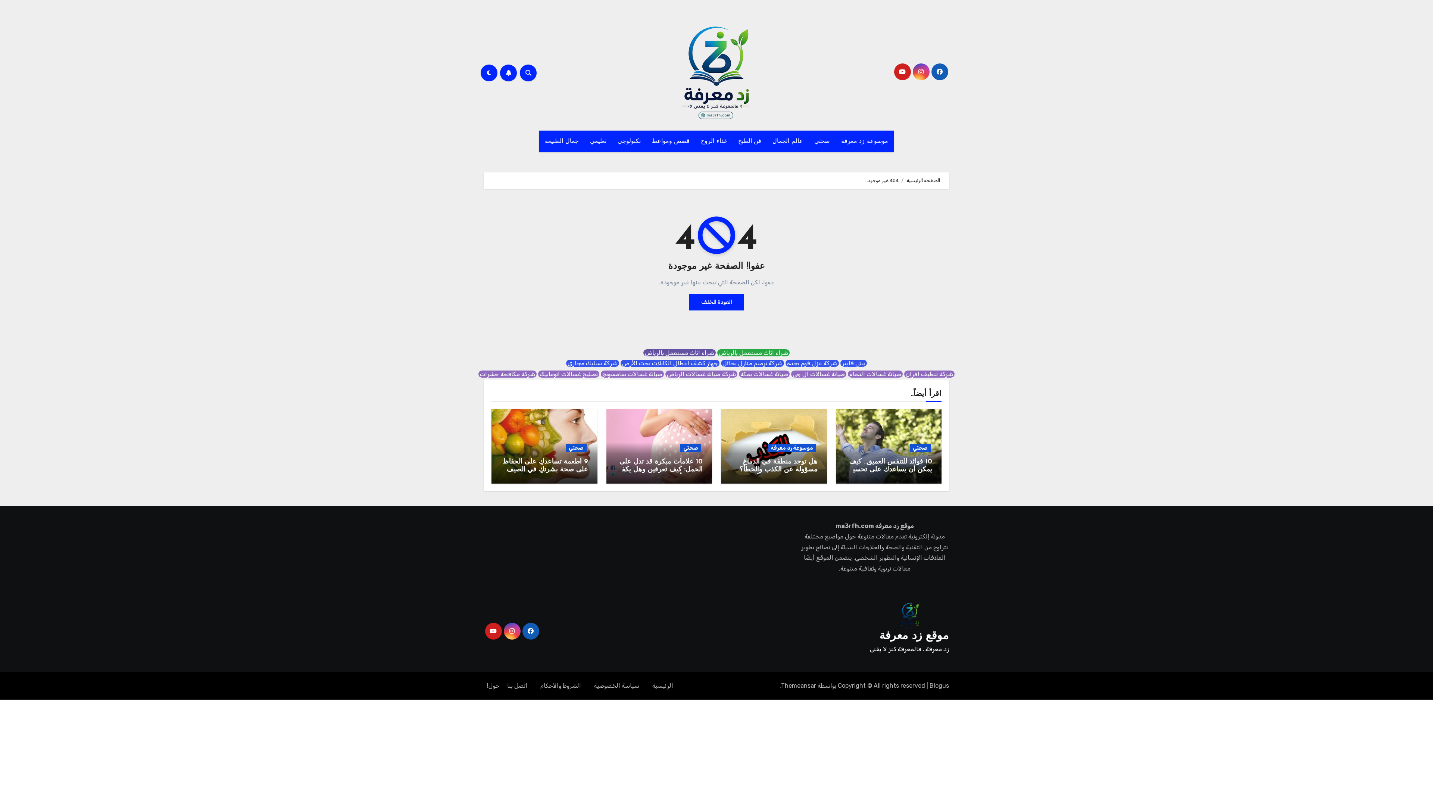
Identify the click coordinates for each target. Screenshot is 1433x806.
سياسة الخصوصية (616, 685)
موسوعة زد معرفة (864, 141)
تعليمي (598, 141)
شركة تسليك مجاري (592, 363)
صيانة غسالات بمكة (764, 374)
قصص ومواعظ (671, 141)
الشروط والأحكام (560, 685)
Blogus (939, 685)
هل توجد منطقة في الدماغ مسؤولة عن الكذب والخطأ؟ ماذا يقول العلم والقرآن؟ (779, 470)
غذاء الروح (714, 141)
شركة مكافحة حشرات (507, 374)
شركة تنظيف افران (929, 374)
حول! (493, 685)
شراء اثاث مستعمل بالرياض (753, 352)
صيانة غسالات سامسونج (632, 374)
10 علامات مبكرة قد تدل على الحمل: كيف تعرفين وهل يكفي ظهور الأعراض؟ (659, 470)
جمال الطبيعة (562, 141)
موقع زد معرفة (914, 636)
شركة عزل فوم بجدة (812, 363)
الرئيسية (662, 685)
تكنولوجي (629, 141)
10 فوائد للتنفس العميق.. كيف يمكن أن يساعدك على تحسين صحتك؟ (890, 470)
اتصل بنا (517, 685)
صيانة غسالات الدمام (875, 374)
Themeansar (798, 685)
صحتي (822, 141)
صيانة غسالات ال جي (818, 374)
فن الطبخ (750, 141)
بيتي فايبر (853, 363)
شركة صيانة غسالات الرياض (701, 374)
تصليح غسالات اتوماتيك (568, 374)
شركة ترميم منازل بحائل (752, 363)
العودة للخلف (716, 302)
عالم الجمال (787, 141)
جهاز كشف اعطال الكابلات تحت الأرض (670, 363)
